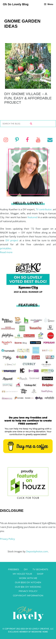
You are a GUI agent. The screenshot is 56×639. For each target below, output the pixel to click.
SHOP (40, 573)
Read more (6, 252)
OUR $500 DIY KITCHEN (28, 582)
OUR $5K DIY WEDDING (28, 586)
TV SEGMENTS (40, 569)
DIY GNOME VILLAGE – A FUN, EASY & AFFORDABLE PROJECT (28, 98)
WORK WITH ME (28, 578)
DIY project (12, 240)
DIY (26, 569)
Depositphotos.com (37, 551)
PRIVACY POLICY (28, 591)
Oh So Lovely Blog (15, 4)
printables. (6, 248)
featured (33, 217)
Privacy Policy (7, 538)
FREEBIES (13, 569)
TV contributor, (44, 209)
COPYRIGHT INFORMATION (28, 595)
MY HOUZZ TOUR (22, 573)
